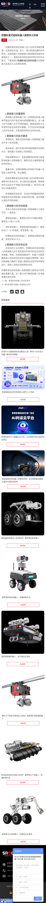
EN (35, 4)
